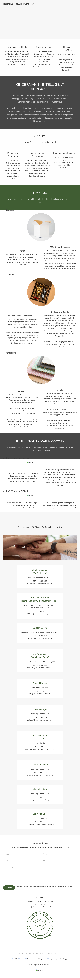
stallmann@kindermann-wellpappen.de (40, 775)
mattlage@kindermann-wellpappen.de (40, 720)
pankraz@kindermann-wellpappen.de (40, 800)
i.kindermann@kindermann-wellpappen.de (40, 749)
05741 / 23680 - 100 (40, 581)
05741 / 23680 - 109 (40, 797)
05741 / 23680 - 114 (40, 717)
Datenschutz (46, 965)
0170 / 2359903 (40, 691)
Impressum (37, 965)
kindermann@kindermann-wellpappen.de (40, 584)
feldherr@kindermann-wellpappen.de (40, 614)
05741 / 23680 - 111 (40, 636)
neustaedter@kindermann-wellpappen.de (40, 824)
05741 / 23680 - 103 (40, 611)
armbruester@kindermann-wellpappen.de (40, 668)
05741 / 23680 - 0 (40, 746)
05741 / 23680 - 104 (40, 773)
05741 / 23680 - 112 (40, 665)
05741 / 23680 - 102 (40, 822)
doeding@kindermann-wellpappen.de (40, 638)
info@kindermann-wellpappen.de (40, 907)
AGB (30, 965)
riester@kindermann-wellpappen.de (40, 694)
